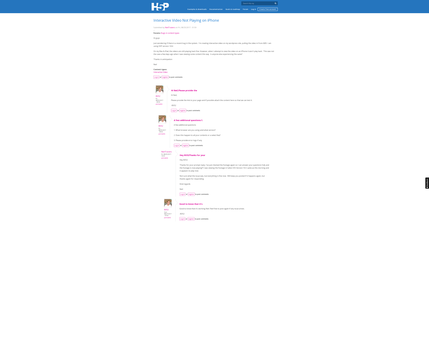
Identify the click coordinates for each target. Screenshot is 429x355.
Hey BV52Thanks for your (192, 155)
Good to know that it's (190, 204)
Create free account (267, 9)
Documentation (216, 9)
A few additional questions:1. (188, 120)
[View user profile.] (159, 93)
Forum (245, 9)
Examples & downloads (197, 9)
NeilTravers (170, 27)
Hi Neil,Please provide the (184, 90)
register (165, 77)
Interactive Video (161, 72)
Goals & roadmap (233, 9)
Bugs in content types (170, 33)
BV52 (158, 96)
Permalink (159, 104)
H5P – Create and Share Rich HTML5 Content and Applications (160, 6)
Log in (253, 9)
